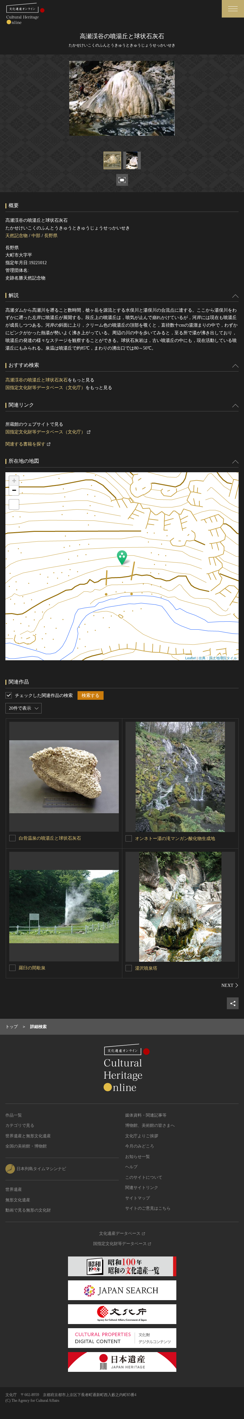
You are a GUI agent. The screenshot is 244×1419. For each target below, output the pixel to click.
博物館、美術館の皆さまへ (150, 1125)
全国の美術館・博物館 (26, 1146)
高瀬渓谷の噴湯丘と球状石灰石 (36, 380)
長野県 (51, 235)
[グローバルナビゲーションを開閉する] (233, 9)
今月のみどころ (139, 1146)
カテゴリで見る (19, 1125)
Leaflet (190, 657)
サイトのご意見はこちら (148, 1208)
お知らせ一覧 (137, 1156)
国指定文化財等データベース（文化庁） (45, 387)
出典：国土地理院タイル (218, 657)
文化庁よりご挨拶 (141, 1135)
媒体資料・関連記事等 (145, 1115)
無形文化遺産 (17, 1200)
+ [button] (14, 481)
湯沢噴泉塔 (146, 968)
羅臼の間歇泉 (32, 968)
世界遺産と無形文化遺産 (28, 1135)
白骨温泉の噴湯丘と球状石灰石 (50, 838)
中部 (35, 235)
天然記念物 (16, 235)
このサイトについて (143, 1177)
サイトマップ (137, 1198)
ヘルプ (131, 1166)
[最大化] (14, 504)
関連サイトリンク (141, 1187)
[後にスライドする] (230, 985)
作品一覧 (13, 1115)
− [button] (14, 490)
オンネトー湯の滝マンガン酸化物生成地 (175, 838)
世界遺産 (13, 1189)
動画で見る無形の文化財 (28, 1210)
